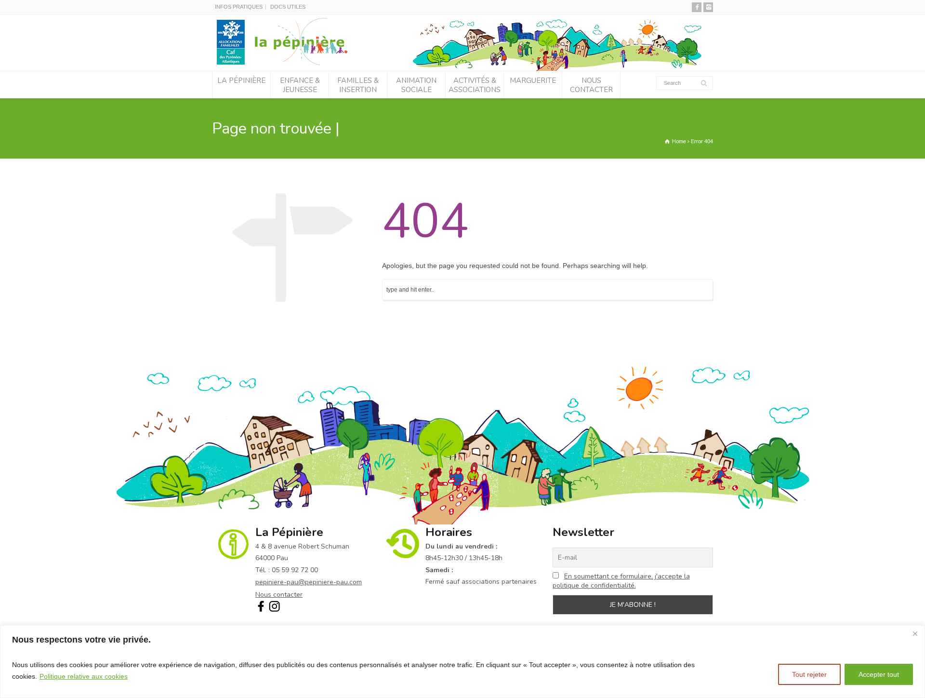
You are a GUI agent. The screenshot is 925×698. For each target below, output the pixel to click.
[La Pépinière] (286, 64)
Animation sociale (416, 85)
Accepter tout (879, 674)
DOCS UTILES (287, 7)
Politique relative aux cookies (84, 676)
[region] (462, 661)
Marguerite (533, 80)
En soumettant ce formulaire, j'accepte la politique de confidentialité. (621, 581)
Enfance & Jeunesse (300, 85)
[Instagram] (708, 7)
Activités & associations (475, 85)
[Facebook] (696, 7)
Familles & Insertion (358, 85)
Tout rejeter (809, 674)
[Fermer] (915, 633)
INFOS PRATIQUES (239, 7)
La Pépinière (241, 80)
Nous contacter (591, 85)
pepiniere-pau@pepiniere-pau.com (308, 582)
